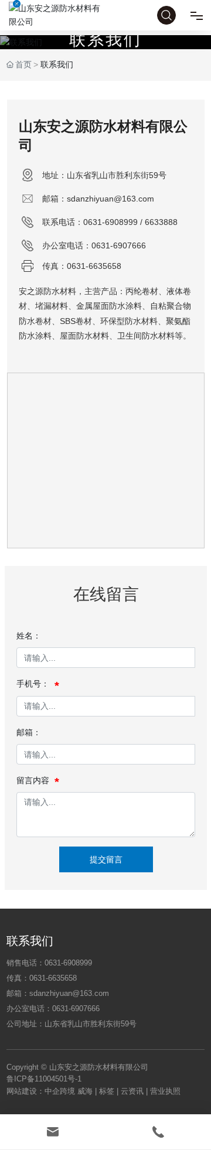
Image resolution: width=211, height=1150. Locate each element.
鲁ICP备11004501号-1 (43, 1078)
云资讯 (132, 1091)
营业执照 (165, 1091)
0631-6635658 (94, 266)
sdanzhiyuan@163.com (69, 993)
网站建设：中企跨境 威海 (50, 1091)
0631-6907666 (118, 245)
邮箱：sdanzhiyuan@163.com (98, 198)
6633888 (161, 222)
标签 (106, 1091)
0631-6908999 (110, 222)
